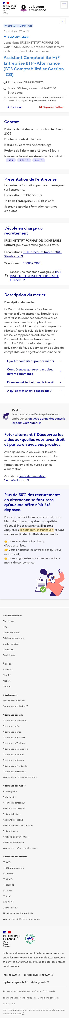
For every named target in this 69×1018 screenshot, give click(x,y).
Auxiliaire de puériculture (15, 836)
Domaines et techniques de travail (30, 382)
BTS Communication (13, 867)
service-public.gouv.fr (37, 974)
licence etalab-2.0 (12, 1013)
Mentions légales (27, 997)
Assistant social (10, 830)
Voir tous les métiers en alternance (20, 847)
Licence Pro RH (10, 907)
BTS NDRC (8, 884)
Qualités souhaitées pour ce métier (30, 361)
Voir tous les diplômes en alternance (21, 918)
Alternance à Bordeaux (14, 720)
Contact (7, 686)
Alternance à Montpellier (15, 765)
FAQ (5, 626)
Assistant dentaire (12, 813)
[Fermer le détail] (62, 21)
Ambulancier (9, 796)
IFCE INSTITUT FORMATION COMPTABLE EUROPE (35, 276)
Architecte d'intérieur (14, 802)
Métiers (6, 680)
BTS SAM (7, 890)
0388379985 (32, 263)
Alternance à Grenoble (14, 771)
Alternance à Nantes (13, 754)
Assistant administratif (14, 808)
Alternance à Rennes (13, 760)
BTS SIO (7, 896)
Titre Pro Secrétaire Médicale (18, 913)
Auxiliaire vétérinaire (13, 842)
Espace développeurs (14, 700)
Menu (64, 5)
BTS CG (7, 862)
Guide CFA (8, 649)
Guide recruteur (11, 643)
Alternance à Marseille (14, 737)
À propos (7, 669)
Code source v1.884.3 (14, 706)
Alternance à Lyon (12, 731)
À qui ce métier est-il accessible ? (29, 391)
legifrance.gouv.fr (13, 982)
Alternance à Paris (12, 725)
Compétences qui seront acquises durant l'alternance (30, 371)
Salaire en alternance (13, 638)
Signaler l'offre (53, 107)
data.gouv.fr (38, 982)
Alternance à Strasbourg (15, 748)
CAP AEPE (8, 901)
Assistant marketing (13, 819)
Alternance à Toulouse (14, 742)
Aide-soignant (10, 791)
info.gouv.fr (10, 974)
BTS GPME (8, 873)
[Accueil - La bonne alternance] (30, 939)
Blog (5, 674)
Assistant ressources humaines (18, 825)
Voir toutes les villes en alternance (20, 777)
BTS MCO (8, 879)
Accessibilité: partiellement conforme (22, 991)
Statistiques (9, 655)
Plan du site (8, 621)
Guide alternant (11, 632)
